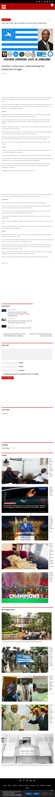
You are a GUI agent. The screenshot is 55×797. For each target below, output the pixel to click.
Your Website (22, 370)
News (9, 785)
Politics (10, 325)
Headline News (12, 318)
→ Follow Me (5, 413)
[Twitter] (39, 1)
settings (19, 795)
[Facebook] (42, 1)
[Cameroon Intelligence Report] (4, 8)
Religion (43, 785)
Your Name (21, 363)
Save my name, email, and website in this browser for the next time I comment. (21, 374)
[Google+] (45, 1)
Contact (49, 785)
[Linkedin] (50, 1)
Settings (45, 793)
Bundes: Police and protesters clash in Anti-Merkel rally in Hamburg (13, 335)
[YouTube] (47, 1)
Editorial (20, 785)
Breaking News (12, 309)
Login (27, 788)
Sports (27, 785)
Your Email (21, 366)
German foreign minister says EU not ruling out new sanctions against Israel (26, 23)
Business (32, 785)
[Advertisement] (28, 13)
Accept (28, 793)
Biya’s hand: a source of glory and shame (19, 328)
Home (5, 785)
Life (38, 785)
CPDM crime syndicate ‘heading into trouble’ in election (41, 335)
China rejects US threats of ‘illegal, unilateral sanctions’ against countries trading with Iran (19, 314)
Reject (36, 793)
